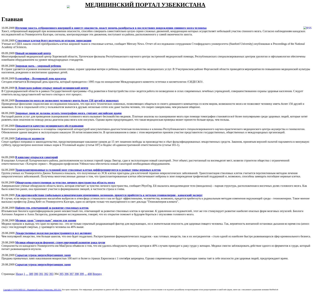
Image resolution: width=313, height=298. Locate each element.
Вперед (97, 273)
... (27, 273)
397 (71, 273)
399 (82, 273)
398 (76, 273)
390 (36, 273)
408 (89, 273)
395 (61, 273)
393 (51, 273)
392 (46, 273)
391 (41, 273)
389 (31, 273)
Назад (19, 273)
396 (66, 273)
